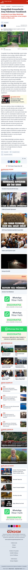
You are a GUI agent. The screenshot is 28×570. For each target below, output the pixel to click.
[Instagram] (14, 526)
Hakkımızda (14, 543)
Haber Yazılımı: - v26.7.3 (14, 568)
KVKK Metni (14, 559)
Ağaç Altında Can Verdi (20, 1)
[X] (12, 526)
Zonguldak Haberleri (8, 154)
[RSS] (19, 526)
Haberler (3, 6)
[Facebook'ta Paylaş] (2, 26)
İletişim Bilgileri (14, 561)
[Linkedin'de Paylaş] (14, 162)
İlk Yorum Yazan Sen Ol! (15, 166)
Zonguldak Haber (15, 152)
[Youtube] (17, 526)
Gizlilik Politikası (14, 553)
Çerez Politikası (14, 555)
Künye (14, 545)
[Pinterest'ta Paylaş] (17, 162)
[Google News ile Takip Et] (24, 49)
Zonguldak (8, 6)
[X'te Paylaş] (5, 26)
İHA (7, 49)
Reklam (14, 547)
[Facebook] (9, 526)
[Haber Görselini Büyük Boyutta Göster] (14, 39)
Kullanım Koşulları (14, 551)
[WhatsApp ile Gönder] (19, 162)
